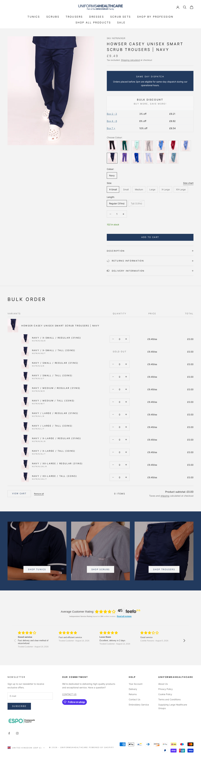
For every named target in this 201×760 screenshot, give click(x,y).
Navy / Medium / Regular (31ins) (56, 388)
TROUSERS (74, 16)
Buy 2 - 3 (112, 113)
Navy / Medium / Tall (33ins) (53, 400)
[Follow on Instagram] (17, 733)
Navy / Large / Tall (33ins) (52, 425)
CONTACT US (69, 694)
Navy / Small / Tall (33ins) (52, 375)
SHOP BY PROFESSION (155, 16)
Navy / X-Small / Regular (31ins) (56, 337)
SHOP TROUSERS (164, 569)
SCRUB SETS (120, 16)
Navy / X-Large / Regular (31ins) (56, 438)
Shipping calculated (130, 60)
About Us (163, 684)
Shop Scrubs (100, 569)
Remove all (39, 494)
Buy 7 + (111, 128)
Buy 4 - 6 (112, 121)
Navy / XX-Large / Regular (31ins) (57, 463)
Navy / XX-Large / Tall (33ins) (54, 476)
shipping (164, 495)
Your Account (135, 684)
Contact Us (134, 699)
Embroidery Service (139, 704)
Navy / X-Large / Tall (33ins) (53, 451)
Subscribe (19, 706)
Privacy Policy (165, 689)
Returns (133, 694)
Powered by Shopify (101, 747)
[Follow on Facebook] (9, 733)
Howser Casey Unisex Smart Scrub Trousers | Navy (60, 325)
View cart (19, 493)
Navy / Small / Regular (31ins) (55, 363)
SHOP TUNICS (37, 569)
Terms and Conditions (169, 699)
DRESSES (96, 16)
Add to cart (150, 237)
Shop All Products (93, 22)
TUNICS (33, 16)
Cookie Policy (165, 694)
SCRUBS (52, 16)
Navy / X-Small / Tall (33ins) (53, 350)
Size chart (188, 183)
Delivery (133, 689)
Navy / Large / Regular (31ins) (55, 413)
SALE (121, 22)
